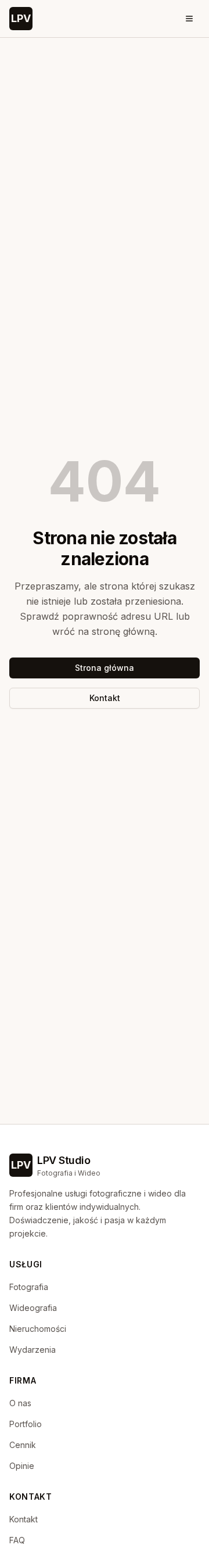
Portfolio (25, 1424)
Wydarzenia (32, 1350)
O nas (20, 1403)
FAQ (17, 1540)
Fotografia (28, 1287)
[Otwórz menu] (189, 18)
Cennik (22, 1445)
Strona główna (104, 668)
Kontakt (104, 698)
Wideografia (33, 1308)
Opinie (21, 1466)
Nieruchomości (37, 1329)
